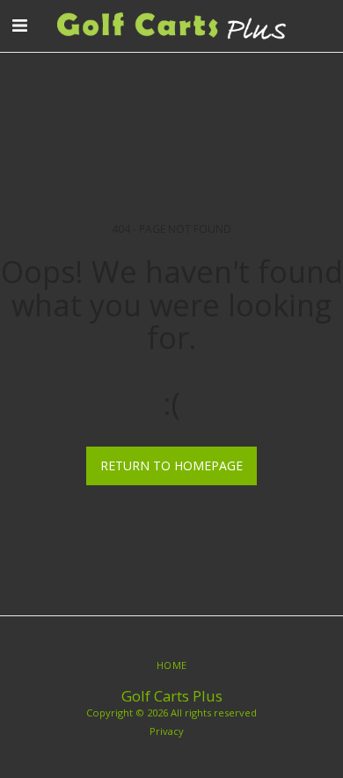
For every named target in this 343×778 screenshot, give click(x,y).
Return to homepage (171, 465)
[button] (19, 25)
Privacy (167, 731)
